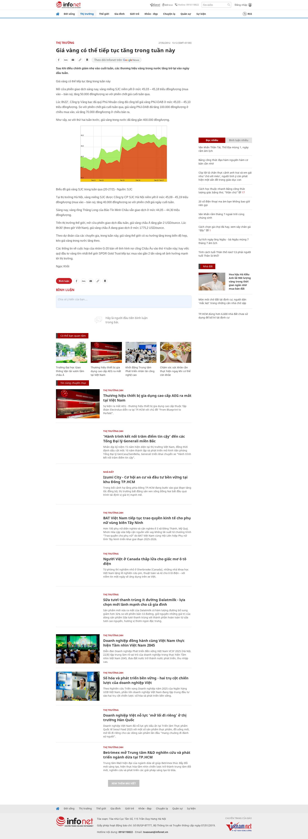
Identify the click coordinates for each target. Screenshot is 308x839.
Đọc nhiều (212, 140)
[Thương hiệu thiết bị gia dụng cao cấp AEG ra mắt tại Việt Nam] (106, 352)
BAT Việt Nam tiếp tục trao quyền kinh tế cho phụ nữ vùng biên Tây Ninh (147, 520)
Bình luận (64, 280)
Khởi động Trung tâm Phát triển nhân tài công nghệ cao (140, 371)
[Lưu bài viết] (87, 60)
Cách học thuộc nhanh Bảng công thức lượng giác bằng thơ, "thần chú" (222, 190)
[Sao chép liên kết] (80, 60)
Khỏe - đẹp (151, 14)
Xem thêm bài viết (124, 783)
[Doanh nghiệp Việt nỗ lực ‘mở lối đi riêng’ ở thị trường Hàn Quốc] (78, 723)
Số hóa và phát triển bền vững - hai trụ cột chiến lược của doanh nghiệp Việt (145, 680)
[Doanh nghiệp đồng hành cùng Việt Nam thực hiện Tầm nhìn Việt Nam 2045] (78, 648)
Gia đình (119, 14)
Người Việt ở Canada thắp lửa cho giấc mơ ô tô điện (144, 561)
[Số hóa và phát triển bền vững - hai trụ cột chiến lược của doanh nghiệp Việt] (78, 686)
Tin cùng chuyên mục (73, 383)
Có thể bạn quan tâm (73, 335)
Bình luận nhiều (238, 140)
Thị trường (87, 14)
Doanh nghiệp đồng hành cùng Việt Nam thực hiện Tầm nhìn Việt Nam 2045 (143, 643)
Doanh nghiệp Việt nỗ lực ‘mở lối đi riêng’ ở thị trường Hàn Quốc (144, 717)
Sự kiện (201, 14)
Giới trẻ (134, 14)
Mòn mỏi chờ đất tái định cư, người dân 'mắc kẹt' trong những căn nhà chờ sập (222, 301)
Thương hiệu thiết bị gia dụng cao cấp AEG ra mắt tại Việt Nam (106, 371)
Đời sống (69, 14)
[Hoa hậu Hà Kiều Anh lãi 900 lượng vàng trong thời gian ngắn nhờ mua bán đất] (212, 281)
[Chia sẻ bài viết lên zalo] (65, 60)
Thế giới (104, 14)
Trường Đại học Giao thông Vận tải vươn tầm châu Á (70, 371)
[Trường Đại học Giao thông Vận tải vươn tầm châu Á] (71, 352)
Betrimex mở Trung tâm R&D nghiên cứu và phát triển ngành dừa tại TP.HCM (146, 755)
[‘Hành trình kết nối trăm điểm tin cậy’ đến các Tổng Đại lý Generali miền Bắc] (78, 444)
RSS (250, 14)
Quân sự (186, 14)
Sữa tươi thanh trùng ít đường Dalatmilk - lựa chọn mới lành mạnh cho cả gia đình (144, 602)
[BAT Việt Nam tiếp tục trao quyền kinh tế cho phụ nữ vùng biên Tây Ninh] (78, 526)
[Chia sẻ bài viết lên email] (73, 60)
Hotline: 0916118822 (188, 4)
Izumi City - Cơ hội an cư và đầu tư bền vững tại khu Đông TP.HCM (145, 479)
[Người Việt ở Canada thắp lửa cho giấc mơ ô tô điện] (78, 567)
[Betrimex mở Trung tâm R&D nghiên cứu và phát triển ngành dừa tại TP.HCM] (78, 760)
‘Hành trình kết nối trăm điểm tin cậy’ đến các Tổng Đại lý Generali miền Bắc (144, 438)
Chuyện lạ (169, 14)
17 (243, 192)
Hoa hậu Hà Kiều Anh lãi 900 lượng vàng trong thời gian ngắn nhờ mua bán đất (240, 281)
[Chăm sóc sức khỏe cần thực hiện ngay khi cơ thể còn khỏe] (175, 352)
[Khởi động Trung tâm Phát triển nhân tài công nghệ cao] (141, 352)
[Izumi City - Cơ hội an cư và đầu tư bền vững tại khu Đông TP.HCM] (78, 485)
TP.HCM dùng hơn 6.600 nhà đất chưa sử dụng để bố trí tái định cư (223, 315)
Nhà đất (108, 471)
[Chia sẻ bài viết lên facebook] (58, 60)
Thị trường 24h (113, 390)
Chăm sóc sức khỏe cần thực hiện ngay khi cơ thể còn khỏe (175, 371)
